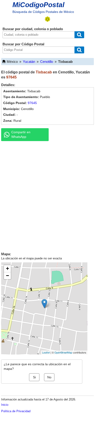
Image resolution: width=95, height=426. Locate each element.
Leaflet (46, 352)
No (49, 377)
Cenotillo (46, 62)
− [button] (7, 275)
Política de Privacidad (15, 411)
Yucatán (29, 62)
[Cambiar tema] (47, 19)
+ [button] (7, 268)
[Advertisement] (47, 195)
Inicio (4, 404)
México (12, 62)
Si (34, 377)
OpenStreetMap (63, 352)
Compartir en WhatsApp (20, 134)
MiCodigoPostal (38, 5)
